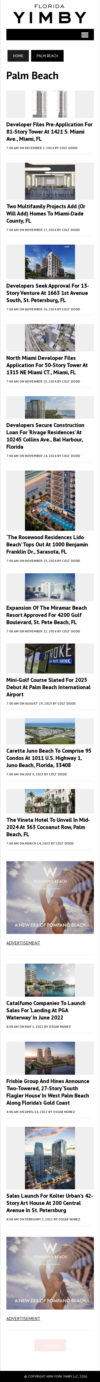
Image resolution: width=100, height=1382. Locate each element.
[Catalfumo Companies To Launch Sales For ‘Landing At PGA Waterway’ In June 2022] (50, 993)
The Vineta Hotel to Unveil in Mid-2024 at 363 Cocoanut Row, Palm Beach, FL (48, 827)
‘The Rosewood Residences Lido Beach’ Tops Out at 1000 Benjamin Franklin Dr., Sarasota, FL (47, 544)
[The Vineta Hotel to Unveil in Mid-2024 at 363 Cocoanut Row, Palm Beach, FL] (50, 810)
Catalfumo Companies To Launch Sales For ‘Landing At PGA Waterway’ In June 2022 (46, 1010)
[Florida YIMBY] (50, 14)
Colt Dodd (68, 148)
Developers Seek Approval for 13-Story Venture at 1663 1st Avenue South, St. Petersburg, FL (47, 293)
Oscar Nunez (60, 1026)
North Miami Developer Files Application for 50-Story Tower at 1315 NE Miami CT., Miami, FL (47, 365)
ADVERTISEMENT (23, 943)
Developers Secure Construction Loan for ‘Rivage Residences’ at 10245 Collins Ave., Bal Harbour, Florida (45, 435)
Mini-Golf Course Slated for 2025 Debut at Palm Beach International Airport (48, 687)
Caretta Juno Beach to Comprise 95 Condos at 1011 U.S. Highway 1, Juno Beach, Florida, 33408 (48, 758)
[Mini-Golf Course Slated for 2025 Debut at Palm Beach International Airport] (50, 669)
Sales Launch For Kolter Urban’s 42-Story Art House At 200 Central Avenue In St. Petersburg (49, 1203)
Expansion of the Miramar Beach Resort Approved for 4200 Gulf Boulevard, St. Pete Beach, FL (46, 615)
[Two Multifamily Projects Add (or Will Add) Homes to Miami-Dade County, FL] (50, 196)
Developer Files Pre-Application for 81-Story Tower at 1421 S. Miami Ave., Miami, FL (49, 131)
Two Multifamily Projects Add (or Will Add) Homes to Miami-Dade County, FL (45, 213)
